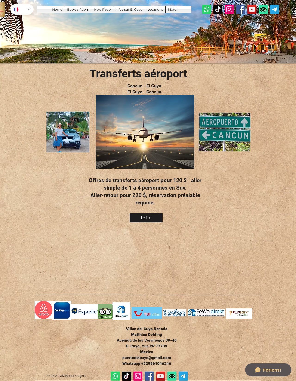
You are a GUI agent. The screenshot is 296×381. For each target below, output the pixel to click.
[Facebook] (240, 9)
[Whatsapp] (206, 9)
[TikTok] (217, 9)
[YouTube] (251, 9)
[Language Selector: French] (22, 9)
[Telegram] (274, 9)
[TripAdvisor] (263, 9)
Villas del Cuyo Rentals (146, 328)
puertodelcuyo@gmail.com (146, 357)
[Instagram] (229, 9)
